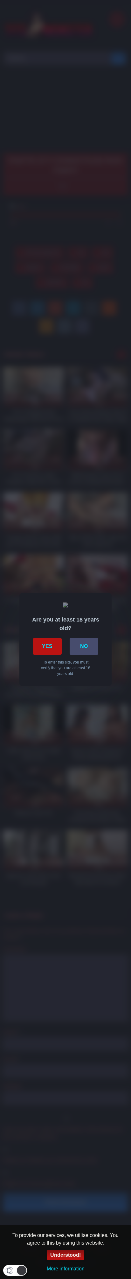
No (84, 646)
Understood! (65, 1255)
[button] (15, 1270)
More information (66, 1268)
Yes (47, 646)
